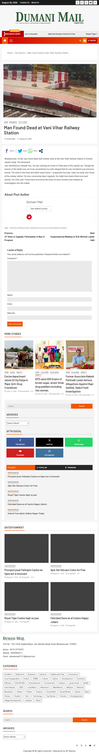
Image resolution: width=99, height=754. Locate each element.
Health (86, 683)
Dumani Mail (10, 139)
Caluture (42, 674)
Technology (37, 696)
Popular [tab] (43, 467)
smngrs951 (26, 577)
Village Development (12, 700)
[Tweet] (22, 151)
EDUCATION (20, 683)
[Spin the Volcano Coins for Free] (73, 548)
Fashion (62, 683)
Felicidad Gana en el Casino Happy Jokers (27, 504)
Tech (27, 696)
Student (17, 696)
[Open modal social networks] (41, 151)
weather (28, 700)
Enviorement (49, 683)
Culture (45, 679)
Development (67, 679)
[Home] (4, 41)
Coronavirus (73, 674)
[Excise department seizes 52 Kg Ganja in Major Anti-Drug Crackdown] (19, 354)
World (38, 700)
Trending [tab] (71, 467)
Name (10, 295)
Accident (8, 674)
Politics (29, 692)
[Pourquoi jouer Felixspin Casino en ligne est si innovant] (27, 548)
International (9, 687)
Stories (7, 696)
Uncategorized (13, 473)
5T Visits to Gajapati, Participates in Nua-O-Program (25, 236)
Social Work (54, 372)
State (86, 692)
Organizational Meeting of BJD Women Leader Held (72, 236)
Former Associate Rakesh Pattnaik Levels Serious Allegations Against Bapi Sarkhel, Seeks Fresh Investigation (80, 384)
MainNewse (13, 122)
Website (11, 313)
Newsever (58, 751)
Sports (77, 692)
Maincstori (44, 687)
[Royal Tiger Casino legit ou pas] (27, 596)
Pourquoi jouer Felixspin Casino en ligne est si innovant (34, 476)
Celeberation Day (57, 674)
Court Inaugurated (11, 679)
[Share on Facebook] (9, 151)
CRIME (6, 122)
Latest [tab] (12, 467)
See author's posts (39, 208)
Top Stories (22, 122)
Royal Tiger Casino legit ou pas (22, 494)
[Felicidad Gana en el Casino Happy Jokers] (73, 596)
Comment (12, 258)
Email (9, 304)
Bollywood (20, 674)
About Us (35, 3)
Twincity (19, 372)
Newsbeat (8, 692)
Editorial (7, 683)
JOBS (21, 687)
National (80, 687)
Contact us (25, 3)
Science (39, 692)
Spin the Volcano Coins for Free (54, 34)
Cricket (26, 679)
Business (31, 674)
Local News (45, 372)
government (74, 683)
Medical (70, 687)
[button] (11, 40)
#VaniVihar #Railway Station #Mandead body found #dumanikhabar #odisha (38, 228)
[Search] (80, 40)
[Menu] (11, 40)
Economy (81, 679)
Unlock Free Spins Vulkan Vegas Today (26, 513)
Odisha (12, 372)
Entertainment (34, 683)
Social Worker (65, 692)
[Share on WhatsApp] (33, 151)
